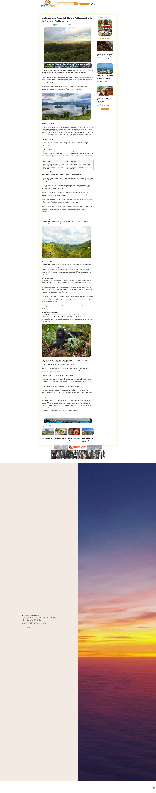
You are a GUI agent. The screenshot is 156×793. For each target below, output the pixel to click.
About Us (107, 3)
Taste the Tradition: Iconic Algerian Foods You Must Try (60, 439)
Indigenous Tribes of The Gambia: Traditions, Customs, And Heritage (105, 100)
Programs (92, 3)
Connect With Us (27, 627)
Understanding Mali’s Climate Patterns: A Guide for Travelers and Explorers (105, 77)
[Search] (76, 3)
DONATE (93, 4)
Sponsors (101, 3)
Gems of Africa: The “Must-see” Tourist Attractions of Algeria (48, 439)
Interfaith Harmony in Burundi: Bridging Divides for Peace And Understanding (104, 54)
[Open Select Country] (88, 4)
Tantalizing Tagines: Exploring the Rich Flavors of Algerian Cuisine (74, 439)
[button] (105, 109)
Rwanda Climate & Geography (76, 24)
